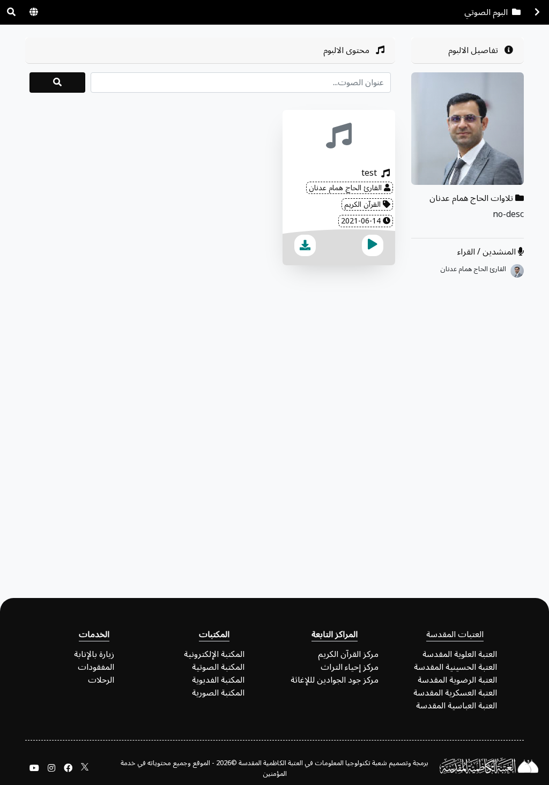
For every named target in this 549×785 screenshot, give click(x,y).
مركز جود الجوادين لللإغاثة (335, 680)
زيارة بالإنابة (94, 654)
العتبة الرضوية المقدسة (457, 680)
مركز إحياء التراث (350, 667)
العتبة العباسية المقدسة (456, 706)
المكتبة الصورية (218, 693)
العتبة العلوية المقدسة (459, 654)
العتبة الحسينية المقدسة (455, 667)
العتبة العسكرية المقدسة (455, 693)
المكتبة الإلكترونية (214, 654)
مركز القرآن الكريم (348, 654)
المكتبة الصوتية (218, 667)
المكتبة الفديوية (218, 680)
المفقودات (96, 667)
